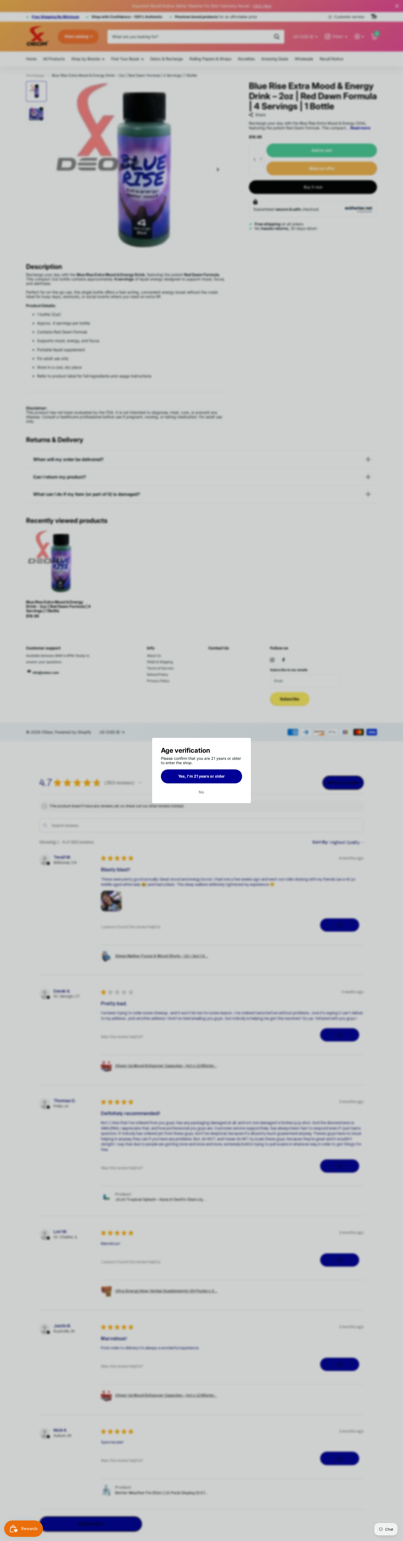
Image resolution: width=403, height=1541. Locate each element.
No (201, 792)
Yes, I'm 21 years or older (201, 776)
